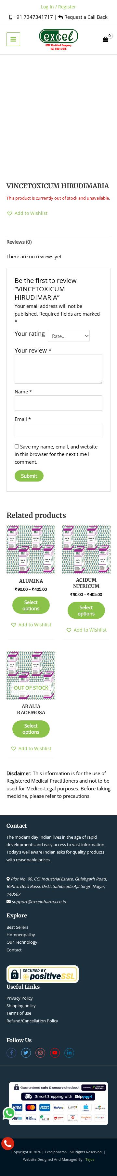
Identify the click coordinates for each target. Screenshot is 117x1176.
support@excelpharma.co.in (39, 901)
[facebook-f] (13, 1053)
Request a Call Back (85, 17)
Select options (30, 605)
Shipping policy (21, 1005)
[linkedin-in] (70, 1053)
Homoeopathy (20, 934)
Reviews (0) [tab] (19, 242)
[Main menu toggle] (13, 39)
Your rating (30, 333)
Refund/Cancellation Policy (32, 1021)
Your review (33, 350)
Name (23, 391)
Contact (14, 950)
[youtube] (57, 1053)
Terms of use (18, 1013)
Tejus (89, 1159)
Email (23, 419)
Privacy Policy (19, 998)
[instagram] (42, 1053)
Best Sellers (17, 927)
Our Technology (21, 942)
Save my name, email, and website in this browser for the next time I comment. (56, 454)
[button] (26, 213)
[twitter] (28, 1053)
